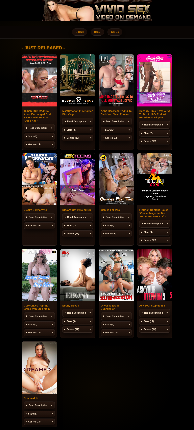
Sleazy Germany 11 (35, 210)
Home (97, 32)
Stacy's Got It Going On (76, 210)
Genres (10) (73, 138)
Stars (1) (71, 225)
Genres (115, 32)
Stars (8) (71, 321)
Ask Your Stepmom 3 (152, 305)
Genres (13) (73, 233)
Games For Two (110, 210)
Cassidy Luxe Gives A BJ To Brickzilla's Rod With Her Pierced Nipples (154, 114)
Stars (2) (32, 136)
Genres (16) (150, 141)
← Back (79, 32)
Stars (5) (32, 414)
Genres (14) (111, 332)
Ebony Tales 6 (70, 305)
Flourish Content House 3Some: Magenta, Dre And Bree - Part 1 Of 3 (153, 213)
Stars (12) (149, 321)
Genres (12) (111, 138)
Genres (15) (34, 144)
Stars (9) (109, 225)
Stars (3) (148, 232)
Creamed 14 (31, 398)
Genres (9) (110, 233)
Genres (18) (34, 332)
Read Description (38, 128)
